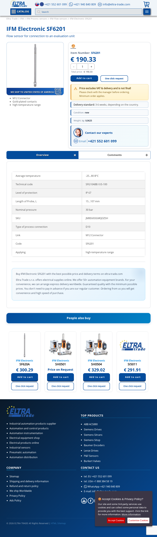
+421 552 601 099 (102, 141)
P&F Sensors (91, 456)
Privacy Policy (17, 495)
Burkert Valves (92, 461)
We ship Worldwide (21, 491)
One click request (114, 78)
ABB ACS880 (91, 424)
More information (131, 514)
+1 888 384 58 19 (102, 481)
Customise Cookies (138, 520)
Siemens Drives (93, 429)
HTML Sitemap (58, 523)
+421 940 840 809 (85, 4)
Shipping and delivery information (29, 481)
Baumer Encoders (94, 445)
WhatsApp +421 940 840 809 (103, 486)
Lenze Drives (91, 450)
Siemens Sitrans (93, 435)
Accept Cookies (116, 520)
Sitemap (14, 476)
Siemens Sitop (92, 440)
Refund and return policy (24, 486)
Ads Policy (15, 500)
